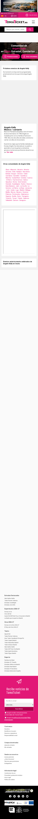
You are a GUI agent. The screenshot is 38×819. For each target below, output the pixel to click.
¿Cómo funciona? (9, 759)
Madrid (22, 190)
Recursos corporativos (10, 733)
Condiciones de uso (9, 773)
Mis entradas (8, 747)
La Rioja (21, 188)
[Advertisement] (19, 37)
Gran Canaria (22, 182)
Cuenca (29, 178)
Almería (26, 169)
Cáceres (20, 174)
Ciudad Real (16, 178)
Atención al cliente (9, 745)
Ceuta (7, 51)
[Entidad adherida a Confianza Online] (19, 792)
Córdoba (23, 178)
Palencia (8, 194)
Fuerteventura (17, 180)
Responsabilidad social (10, 735)
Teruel (14, 198)
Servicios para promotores (11, 761)
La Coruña (23, 186)
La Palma (15, 188)
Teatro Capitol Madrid (10, 640)
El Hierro (9, 180)
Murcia (13, 192)
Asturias (8, 171)
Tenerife (8, 198)
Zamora (15, 200)
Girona (15, 182)
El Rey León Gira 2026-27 (11, 627)
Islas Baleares (10, 186)
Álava (7, 169)
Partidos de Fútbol (9, 660)
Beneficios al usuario (10, 731)
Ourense (25, 192)
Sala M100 (7, 634)
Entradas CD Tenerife (10, 662)
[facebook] (10, 796)
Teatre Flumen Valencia (10, 600)
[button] (33, 21)
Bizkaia (8, 174)
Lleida (12, 190)
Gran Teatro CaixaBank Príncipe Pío (14, 638)
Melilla (8, 192)
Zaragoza (22, 200)
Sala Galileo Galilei (9, 598)
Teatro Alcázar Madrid (10, 644)
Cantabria (9, 176)
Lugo (17, 190)
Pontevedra (16, 194)
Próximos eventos (12, 56)
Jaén (17, 186)
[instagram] (18, 796)
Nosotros (7, 729)
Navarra (18, 192)
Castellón (16, 176)
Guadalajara (16, 184)
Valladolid (9, 200)
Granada (8, 184)
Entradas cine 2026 (9, 605)
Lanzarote (28, 188)
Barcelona (26, 171)
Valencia (26, 198)
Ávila (13, 171)
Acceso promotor (9, 757)
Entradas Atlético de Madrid (12, 664)
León (8, 190)
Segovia (8, 196)
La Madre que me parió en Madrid (13, 618)
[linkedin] (23, 796)
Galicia (25, 180)
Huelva (23, 184)
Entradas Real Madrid (10, 666)
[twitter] (14, 796)
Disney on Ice (8, 611)
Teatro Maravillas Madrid (11, 642)
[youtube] (27, 796)
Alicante (20, 169)
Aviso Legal (7, 777)
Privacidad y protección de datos (13, 775)
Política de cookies (9, 779)
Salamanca (24, 194)
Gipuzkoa (9, 182)
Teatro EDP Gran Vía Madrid (12, 649)
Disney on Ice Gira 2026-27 (11, 625)
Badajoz (19, 171)
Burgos (13, 174)
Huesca (29, 184)
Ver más (9, 152)
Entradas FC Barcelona (10, 669)
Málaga (27, 190)
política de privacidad (20, 717)
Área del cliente (33, 15)
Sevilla (14, 196)
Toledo (20, 198)
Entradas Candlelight (10, 602)
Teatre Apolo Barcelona (10, 651)
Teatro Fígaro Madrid (10, 653)
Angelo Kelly (19, 48)
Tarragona (25, 196)
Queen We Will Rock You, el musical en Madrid (17, 616)
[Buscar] (30, 29)
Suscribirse (19, 709)
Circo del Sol (7, 614)
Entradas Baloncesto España (12, 671)
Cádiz (25, 174)
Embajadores (8, 763)
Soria (19, 196)
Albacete (13, 169)
